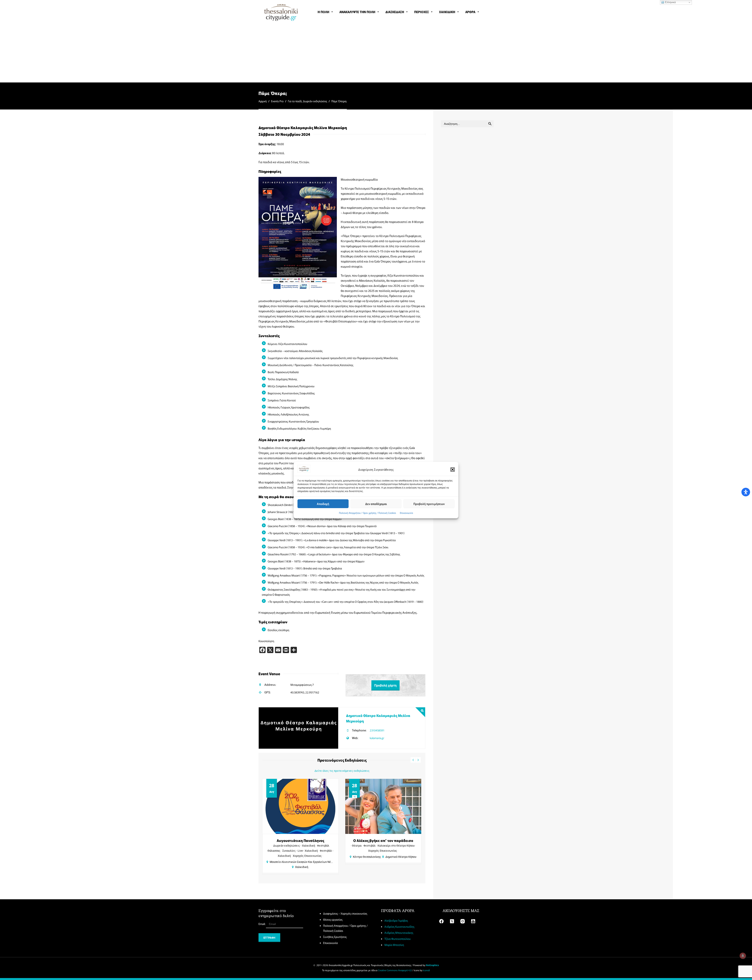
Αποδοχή (323, 503)
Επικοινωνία (406, 512)
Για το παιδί (295, 101)
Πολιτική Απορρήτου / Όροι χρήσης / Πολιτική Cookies (367, 512)
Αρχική (262, 101)
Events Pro (277, 101)
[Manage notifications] (743, 956)
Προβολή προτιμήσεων (429, 503)
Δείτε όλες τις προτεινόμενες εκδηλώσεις (342, 771)
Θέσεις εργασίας (333, 919)
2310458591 (377, 730)
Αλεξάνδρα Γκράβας (396, 920)
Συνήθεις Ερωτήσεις (335, 937)
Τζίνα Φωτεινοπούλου (397, 939)
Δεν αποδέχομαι (376, 503)
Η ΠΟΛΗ (323, 11)
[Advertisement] (376, 52)
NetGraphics (432, 965)
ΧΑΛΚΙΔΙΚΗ (447, 11)
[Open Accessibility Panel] (745, 492)
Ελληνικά (670, 2)
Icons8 (426, 970)
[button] (453, 469)
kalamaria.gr (377, 738)
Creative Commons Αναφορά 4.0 (395, 970)
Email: (262, 924)
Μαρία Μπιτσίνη (394, 945)
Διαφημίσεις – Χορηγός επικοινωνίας (345, 913)
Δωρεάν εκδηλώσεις (315, 101)
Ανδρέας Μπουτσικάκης (398, 933)
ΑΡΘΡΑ (470, 11)
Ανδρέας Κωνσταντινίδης (399, 926)
